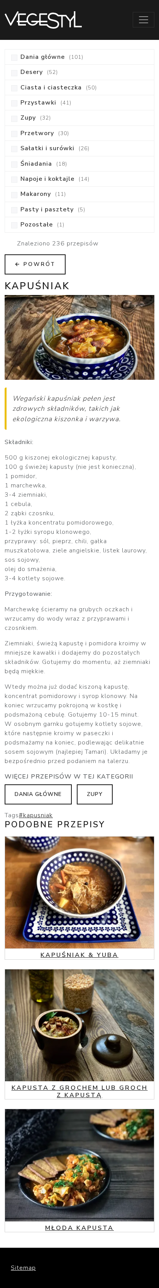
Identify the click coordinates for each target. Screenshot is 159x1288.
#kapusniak (36, 815)
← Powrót (35, 264)
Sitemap (23, 1268)
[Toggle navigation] (143, 19)
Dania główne (38, 794)
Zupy (95, 794)
